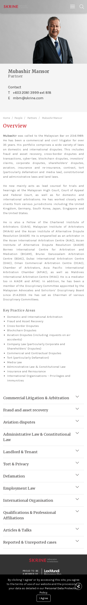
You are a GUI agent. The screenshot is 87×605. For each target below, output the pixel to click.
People (18, 117)
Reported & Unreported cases (29, 542)
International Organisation (28, 500)
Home (6, 117)
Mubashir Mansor (52, 117)
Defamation (14, 476)
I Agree (43, 598)
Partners (32, 117)
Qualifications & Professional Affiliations (29, 515)
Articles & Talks (17, 530)
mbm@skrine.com (28, 98)
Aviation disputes (19, 422)
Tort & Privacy (16, 464)
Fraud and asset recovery (25, 410)
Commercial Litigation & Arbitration (36, 398)
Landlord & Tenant (20, 452)
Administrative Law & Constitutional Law (37, 437)
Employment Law (19, 488)
